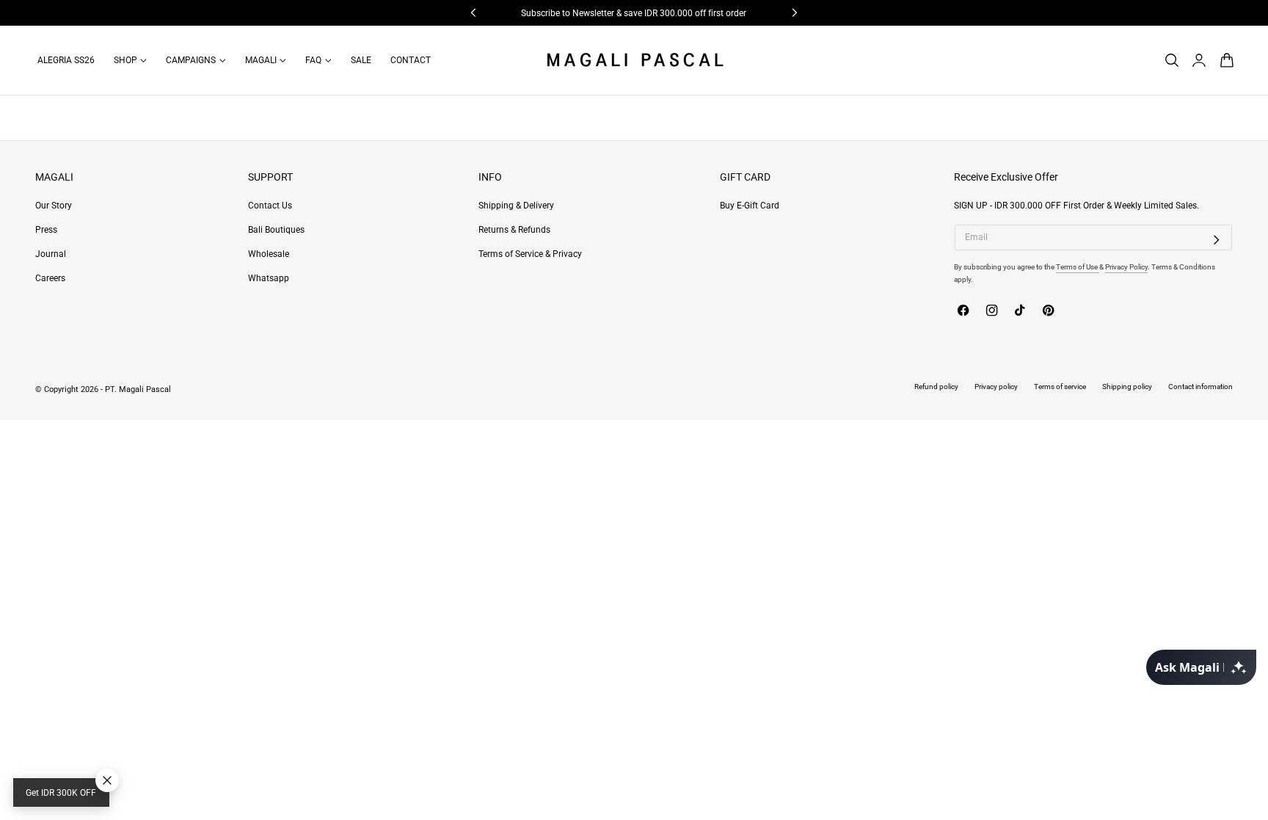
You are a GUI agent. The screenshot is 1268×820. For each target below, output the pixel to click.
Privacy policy (996, 386)
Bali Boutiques (276, 230)
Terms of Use (1077, 267)
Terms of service (1060, 386)
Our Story (53, 205)
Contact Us (270, 205)
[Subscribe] (1216, 240)
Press (46, 230)
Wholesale (268, 255)
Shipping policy (1127, 386)
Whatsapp (268, 279)
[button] (1171, 60)
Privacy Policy (1126, 267)
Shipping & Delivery (516, 205)
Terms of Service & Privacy (530, 255)
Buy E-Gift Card (749, 205)
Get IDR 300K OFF (61, 793)
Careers (50, 279)
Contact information (1200, 386)
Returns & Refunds (514, 230)
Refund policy (936, 386)
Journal (50, 255)
